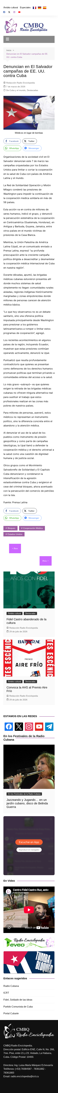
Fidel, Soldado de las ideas (17, 999)
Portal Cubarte (11, 1013)
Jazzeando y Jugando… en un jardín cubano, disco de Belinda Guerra (27, 803)
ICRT (6, 993)
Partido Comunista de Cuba (18, 1006)
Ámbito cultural (10, 7)
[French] (34, 7)
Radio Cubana (11, 986)
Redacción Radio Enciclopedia (20, 83)
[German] (39, 7)
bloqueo (11, 528)
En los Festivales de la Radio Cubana (24, 794)
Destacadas (32, 90)
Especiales (25, 7)
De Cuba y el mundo (16, 90)
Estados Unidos (15, 534)
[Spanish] (44, 7)
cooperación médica (33, 528)
